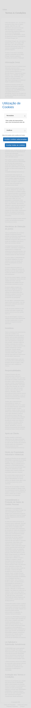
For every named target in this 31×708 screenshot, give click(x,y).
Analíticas (9, 130)
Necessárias (10, 115)
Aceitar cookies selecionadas (15, 139)
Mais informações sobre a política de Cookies (13, 135)
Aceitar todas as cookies (15, 145)
